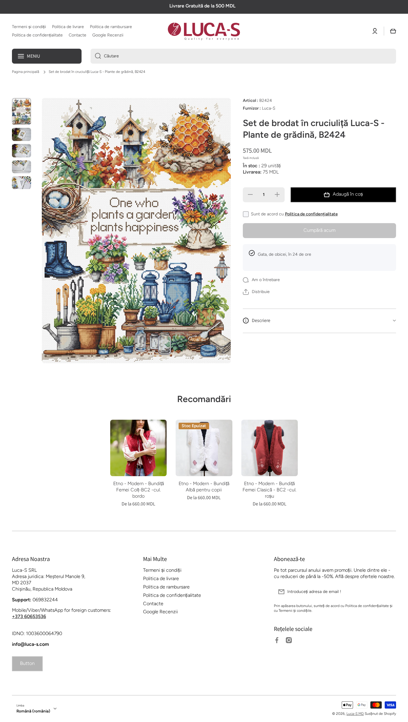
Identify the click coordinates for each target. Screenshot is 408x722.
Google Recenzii (160, 611)
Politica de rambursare (166, 587)
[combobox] (243, 56)
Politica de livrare (161, 578)
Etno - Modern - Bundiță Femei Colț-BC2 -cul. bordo (138, 490)
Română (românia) (33, 711)
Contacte (153, 603)
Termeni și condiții (162, 570)
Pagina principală (25, 72)
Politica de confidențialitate (311, 214)
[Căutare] (96, 56)
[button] (393, 31)
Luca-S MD (355, 714)
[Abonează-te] (388, 591)
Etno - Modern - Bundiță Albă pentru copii (204, 487)
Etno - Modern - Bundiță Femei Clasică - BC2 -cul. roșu (269, 490)
